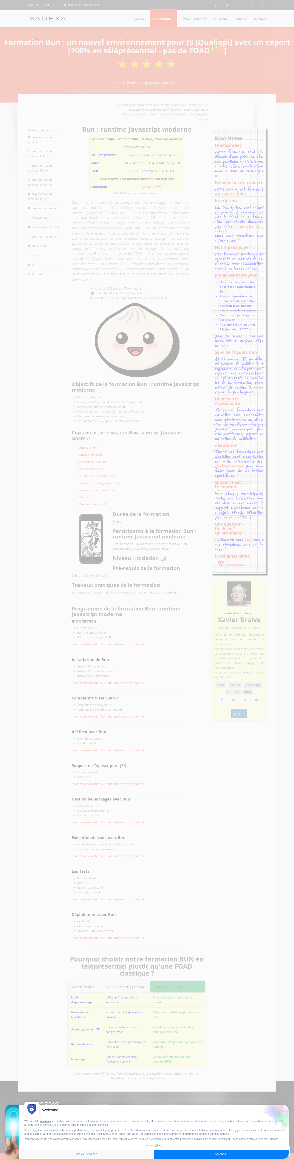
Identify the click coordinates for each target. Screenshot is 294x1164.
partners (45, 1121)
